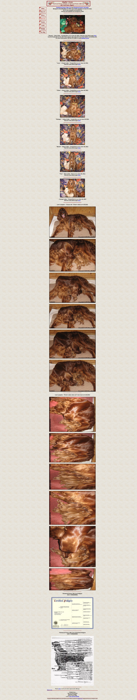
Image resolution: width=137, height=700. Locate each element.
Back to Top (49, 689)
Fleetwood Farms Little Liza (63, 7)
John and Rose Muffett (74, 696)
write (59, 688)
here (95, 35)
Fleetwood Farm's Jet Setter (81, 7)
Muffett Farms (85, 38)
